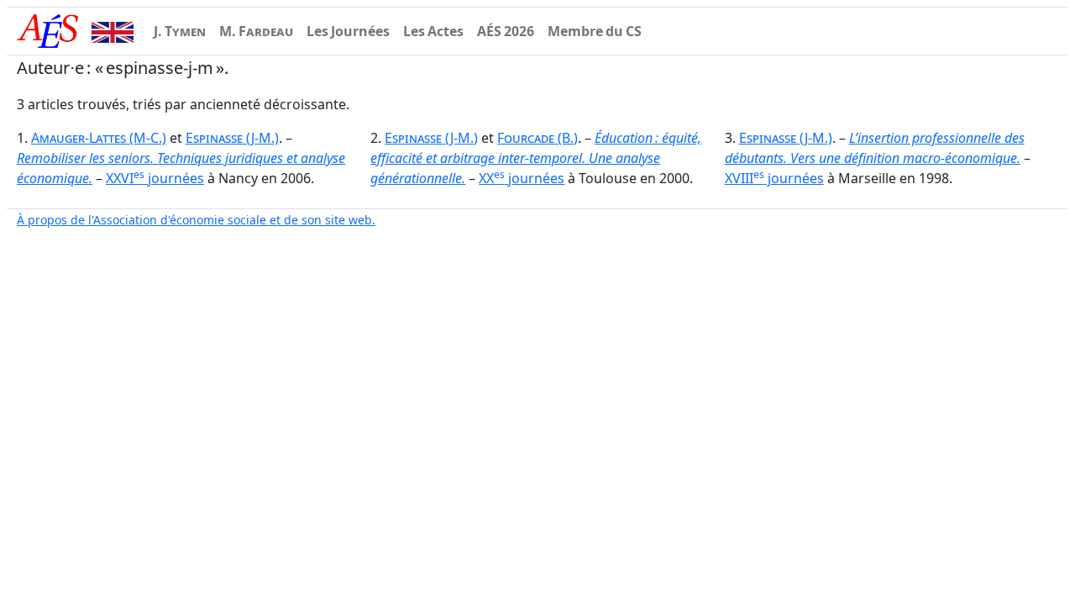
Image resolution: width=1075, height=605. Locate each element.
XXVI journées (155, 178)
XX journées (521, 178)
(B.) (537, 138)
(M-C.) (98, 138)
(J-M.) (232, 138)
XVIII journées (774, 178)
